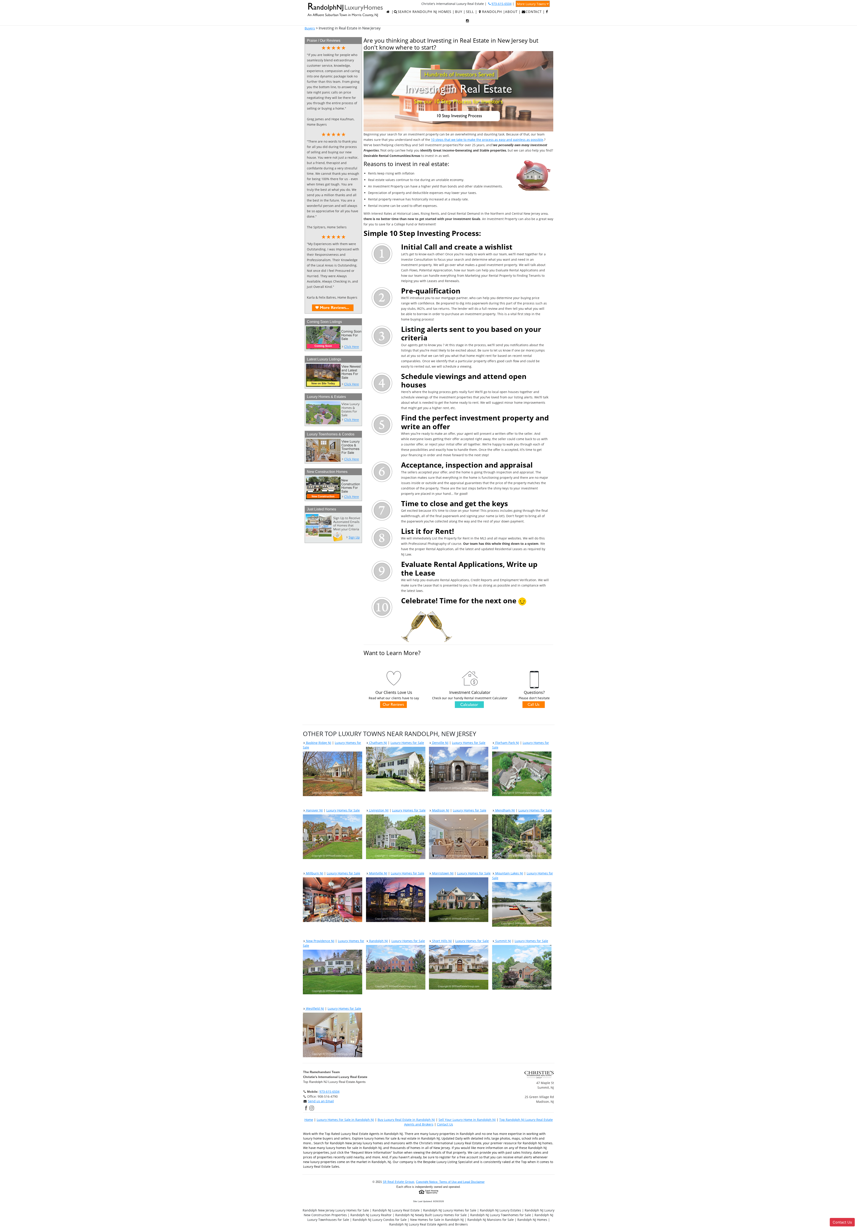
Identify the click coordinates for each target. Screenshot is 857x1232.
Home (308, 1120)
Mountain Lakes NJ (508, 873)
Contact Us (445, 1124)
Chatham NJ (377, 743)
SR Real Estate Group (398, 1182)
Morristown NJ (442, 873)
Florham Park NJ (506, 743)
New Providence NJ (319, 941)
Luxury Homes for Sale (407, 743)
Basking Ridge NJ (318, 743)
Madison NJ (440, 810)
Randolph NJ (378, 941)
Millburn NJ (314, 873)
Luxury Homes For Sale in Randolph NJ (345, 1120)
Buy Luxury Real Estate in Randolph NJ (406, 1120)
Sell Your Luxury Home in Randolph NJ (467, 1120)
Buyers (310, 28)
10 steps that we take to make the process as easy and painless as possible (487, 139)
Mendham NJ (504, 810)
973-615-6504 (329, 1091)
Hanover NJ (314, 810)
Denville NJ (439, 743)
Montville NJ (377, 873)
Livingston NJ (378, 810)
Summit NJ (502, 941)
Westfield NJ (314, 1008)
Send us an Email (321, 1101)
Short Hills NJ (441, 941)
